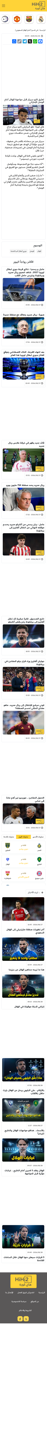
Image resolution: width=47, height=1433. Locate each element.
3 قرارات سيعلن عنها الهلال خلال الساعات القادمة (24, 1259)
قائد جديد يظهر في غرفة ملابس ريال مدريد (26, 444)
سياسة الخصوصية (18, 1301)
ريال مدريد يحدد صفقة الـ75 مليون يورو (25, 485)
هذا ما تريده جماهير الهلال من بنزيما (26, 969)
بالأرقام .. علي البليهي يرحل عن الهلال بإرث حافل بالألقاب (23, 1092)
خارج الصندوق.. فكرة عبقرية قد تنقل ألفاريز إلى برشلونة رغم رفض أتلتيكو (26, 620)
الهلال (39, 251)
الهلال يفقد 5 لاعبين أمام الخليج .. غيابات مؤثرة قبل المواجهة (24, 1172)
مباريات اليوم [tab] (23, 837)
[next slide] (4, 19)
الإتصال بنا (9, 1292)
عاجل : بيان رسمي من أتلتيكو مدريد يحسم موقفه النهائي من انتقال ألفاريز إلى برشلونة (23, 527)
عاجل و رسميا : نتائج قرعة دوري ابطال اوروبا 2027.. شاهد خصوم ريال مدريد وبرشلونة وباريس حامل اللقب (25, 272)
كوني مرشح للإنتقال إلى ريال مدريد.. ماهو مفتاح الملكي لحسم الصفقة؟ (24, 707)
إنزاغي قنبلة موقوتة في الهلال (29, 1006)
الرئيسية (42, 30)
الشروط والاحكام (25, 1310)
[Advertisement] (23, 71)
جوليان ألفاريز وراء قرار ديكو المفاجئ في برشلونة (24, 663)
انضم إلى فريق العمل (25, 1292)
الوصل (32, 251)
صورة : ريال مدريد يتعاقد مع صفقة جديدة (23, 314)
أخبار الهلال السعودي (23, 30)
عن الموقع (35, 1301)
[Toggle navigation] (3, 6)
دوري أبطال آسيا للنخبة (19, 251)
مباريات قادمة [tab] (9, 837)
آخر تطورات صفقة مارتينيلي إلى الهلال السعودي (25, 931)
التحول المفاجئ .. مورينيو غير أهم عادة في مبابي (25, 799)
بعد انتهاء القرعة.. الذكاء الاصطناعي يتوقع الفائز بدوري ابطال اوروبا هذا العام (24, 353)
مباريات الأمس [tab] (38, 837)
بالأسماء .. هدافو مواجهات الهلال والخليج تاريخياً (24, 1132)
